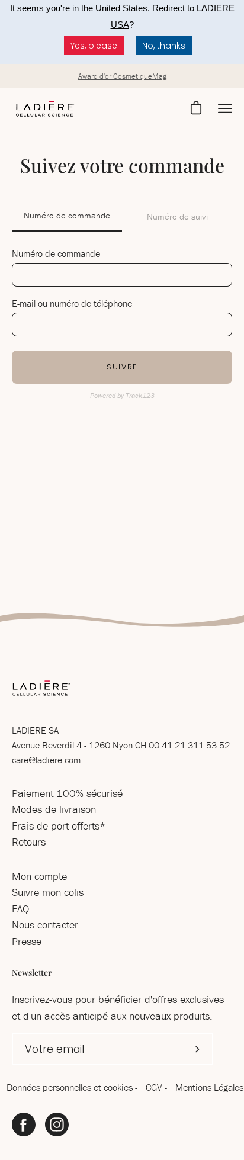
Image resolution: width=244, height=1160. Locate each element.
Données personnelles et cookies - (73, 1087)
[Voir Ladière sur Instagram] (57, 1124)
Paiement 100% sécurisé (67, 793)
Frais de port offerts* (59, 826)
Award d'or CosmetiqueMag (122, 76)
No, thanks (163, 46)
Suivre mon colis (48, 892)
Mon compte (39, 876)
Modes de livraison (54, 809)
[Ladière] (44, 109)
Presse (26, 941)
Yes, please (93, 46)
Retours (29, 842)
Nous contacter (45, 924)
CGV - (157, 1087)
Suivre (122, 367)
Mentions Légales (209, 1087)
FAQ (20, 908)
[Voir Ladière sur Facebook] (24, 1124)
